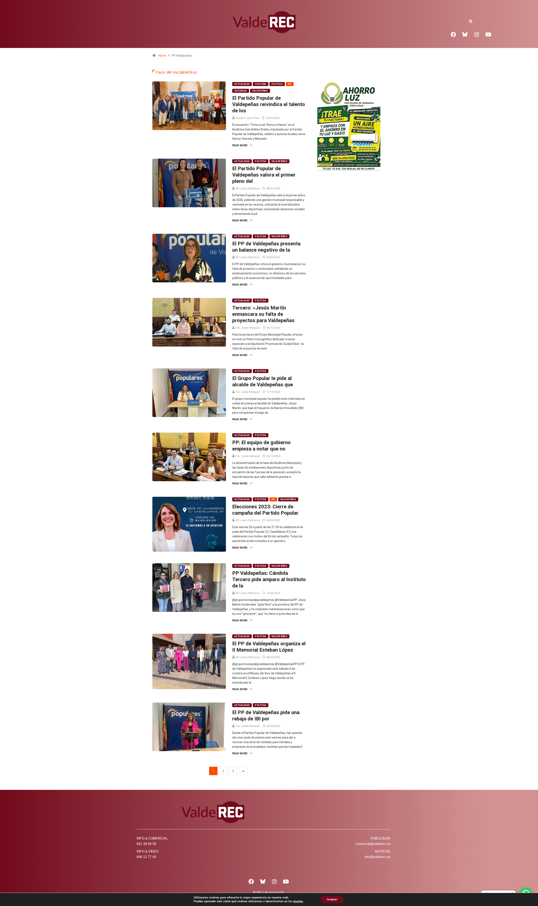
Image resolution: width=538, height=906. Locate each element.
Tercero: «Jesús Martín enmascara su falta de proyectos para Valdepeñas (263, 314)
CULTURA (260, 84)
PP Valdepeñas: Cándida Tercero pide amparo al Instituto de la (269, 579)
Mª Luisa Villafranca (248, 188)
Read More (239, 145)
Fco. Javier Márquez (248, 327)
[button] (470, 21)
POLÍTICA (277, 84)
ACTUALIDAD (242, 84)
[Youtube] (488, 34)
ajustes (298, 901)
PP (289, 84)
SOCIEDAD (240, 90)
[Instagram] (476, 34)
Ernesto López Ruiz (247, 118)
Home (162, 55)
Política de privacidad (268, 892)
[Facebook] (453, 34)
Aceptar (332, 899)
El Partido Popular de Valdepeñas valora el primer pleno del (263, 175)
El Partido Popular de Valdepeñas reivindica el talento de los (268, 104)
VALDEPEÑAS (260, 90)
